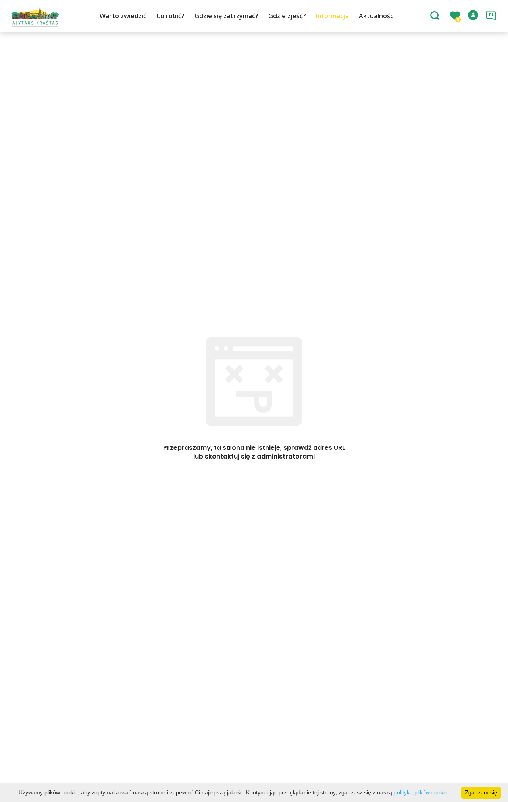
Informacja (332, 16)
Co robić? (170, 16)
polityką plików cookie (421, 792)
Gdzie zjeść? (287, 16)
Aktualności (377, 16)
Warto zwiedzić (123, 16)
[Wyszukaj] (436, 16)
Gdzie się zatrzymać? (226, 16)
